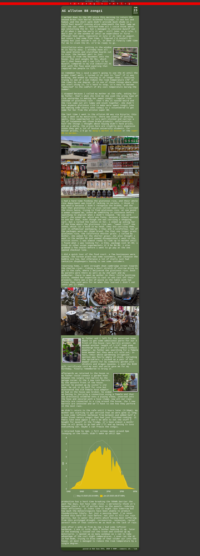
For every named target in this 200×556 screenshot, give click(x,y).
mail (98, 1)
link (135, 549)
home (113, 1)
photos (105, 1)
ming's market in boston (107, 131)
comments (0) (125, 549)
